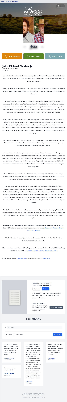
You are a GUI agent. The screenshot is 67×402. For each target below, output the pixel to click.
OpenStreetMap (35, 397)
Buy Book (45, 289)
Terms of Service (38, 394)
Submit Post (57, 334)
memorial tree (22, 259)
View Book (36, 289)
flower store (46, 259)
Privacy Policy (29, 394)
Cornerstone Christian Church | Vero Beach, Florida (41, 250)
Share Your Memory (56, 307)
